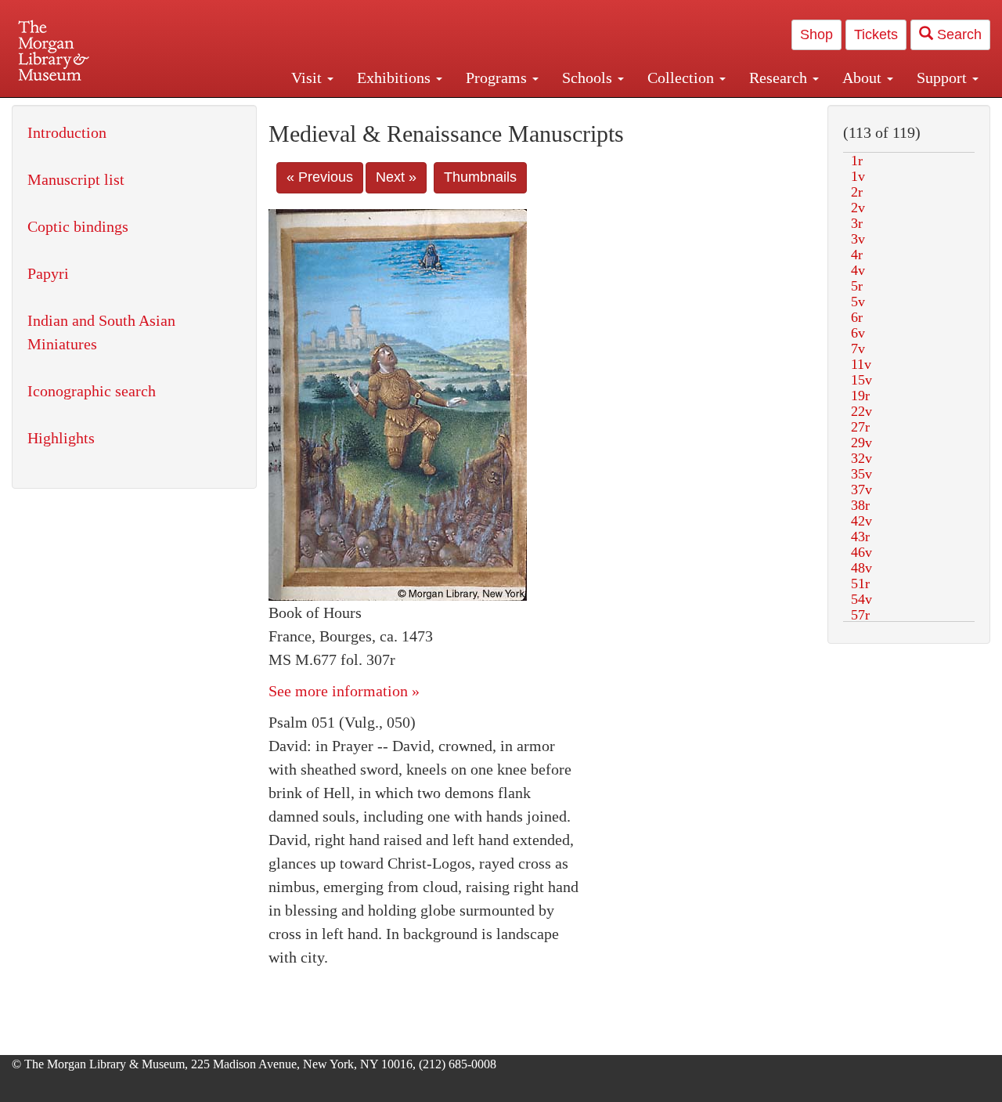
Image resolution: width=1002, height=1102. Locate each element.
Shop (816, 34)
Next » (396, 177)
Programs (498, 77)
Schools (589, 77)
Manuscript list (75, 179)
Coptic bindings (77, 226)
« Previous (320, 177)
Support (944, 77)
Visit (308, 77)
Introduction (66, 132)
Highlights (61, 437)
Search (957, 34)
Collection (682, 77)
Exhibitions (395, 77)
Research (780, 77)
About (863, 77)
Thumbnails (480, 177)
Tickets (876, 34)
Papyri (48, 273)
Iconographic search (91, 390)
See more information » (344, 690)
